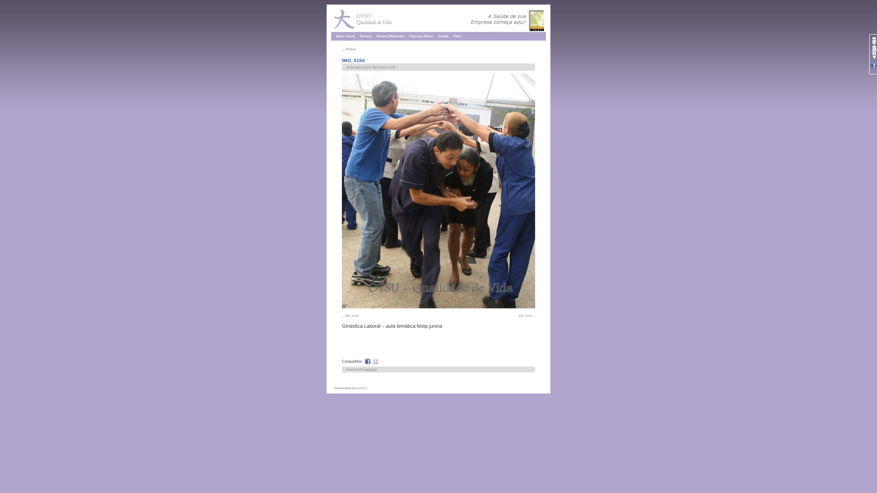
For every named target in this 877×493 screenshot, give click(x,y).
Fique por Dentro (421, 36)
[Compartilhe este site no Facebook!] (367, 361)
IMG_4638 (351, 315)
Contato (443, 36)
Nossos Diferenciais (391, 36)
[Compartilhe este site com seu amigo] (375, 361)
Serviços (366, 36)
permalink (370, 369)
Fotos (457, 36)
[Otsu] (438, 20)
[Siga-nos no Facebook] (873, 65)
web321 (362, 388)
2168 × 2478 (387, 67)
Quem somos (345, 36)
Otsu (375, 67)
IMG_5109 (525, 315)
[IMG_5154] (438, 190)
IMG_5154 (353, 60)
